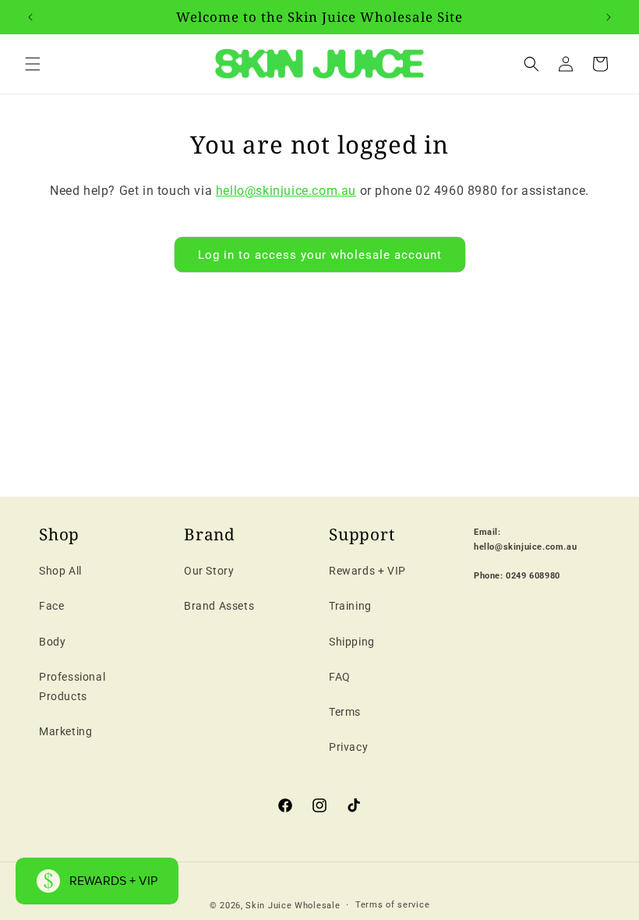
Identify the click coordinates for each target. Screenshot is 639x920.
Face (51, 606)
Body (52, 641)
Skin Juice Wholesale (292, 906)
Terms (345, 712)
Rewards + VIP (367, 570)
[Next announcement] (608, 17)
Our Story (209, 570)
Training (350, 606)
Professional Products (72, 686)
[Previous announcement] (30, 17)
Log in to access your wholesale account (320, 255)
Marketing (65, 731)
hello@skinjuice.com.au (286, 190)
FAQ (340, 677)
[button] (33, 64)
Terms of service (392, 905)
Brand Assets (219, 606)
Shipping (352, 641)
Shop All (60, 570)
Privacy (348, 747)
